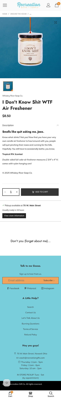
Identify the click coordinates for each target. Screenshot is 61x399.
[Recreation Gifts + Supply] (29, 5)
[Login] (48, 5)
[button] (5, 192)
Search (30, 307)
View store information (14, 215)
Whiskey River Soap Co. (12, 96)
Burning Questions (30, 323)
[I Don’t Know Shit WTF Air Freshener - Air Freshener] (30, 47)
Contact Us (30, 312)
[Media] (55, 22)
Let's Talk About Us (31, 318)
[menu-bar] (6, 5)
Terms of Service (30, 329)
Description (8, 125)
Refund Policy (30, 334)
